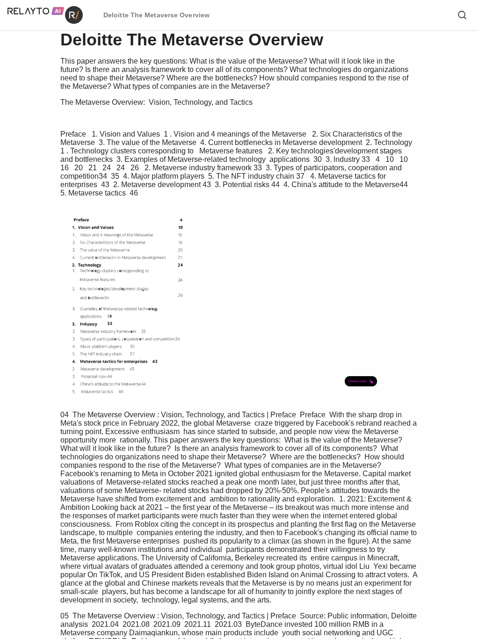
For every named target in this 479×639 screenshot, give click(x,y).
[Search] (462, 15)
